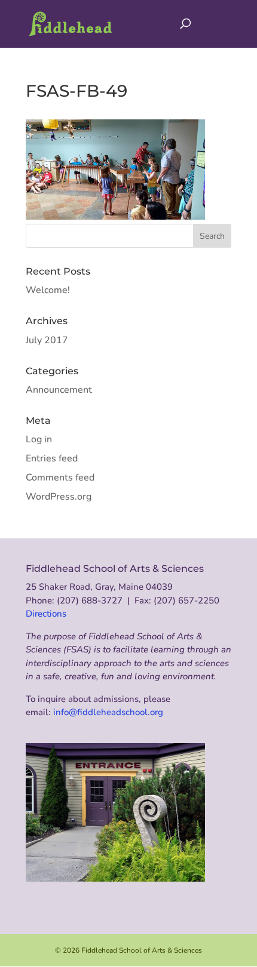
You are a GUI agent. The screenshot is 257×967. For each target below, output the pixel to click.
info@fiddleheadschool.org (108, 712)
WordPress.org (58, 496)
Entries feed (52, 458)
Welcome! (48, 290)
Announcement (59, 389)
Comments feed (60, 477)
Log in (39, 439)
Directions (46, 614)
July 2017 (47, 340)
